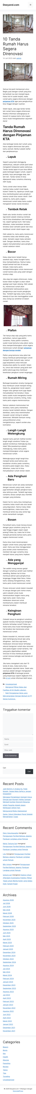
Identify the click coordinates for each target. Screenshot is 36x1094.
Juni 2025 (6, 933)
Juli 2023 (6, 995)
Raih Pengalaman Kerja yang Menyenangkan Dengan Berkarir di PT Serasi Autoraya (17, 696)
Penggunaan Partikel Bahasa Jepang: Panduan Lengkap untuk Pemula (16, 857)
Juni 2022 (6, 1015)
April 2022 (7, 1018)
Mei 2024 (6, 972)
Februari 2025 (8, 946)
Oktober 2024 (8, 959)
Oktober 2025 (8, 923)
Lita (4, 854)
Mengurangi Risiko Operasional (15, 811)
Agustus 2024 (8, 965)
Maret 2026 (7, 913)
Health (5, 1057)
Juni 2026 (7, 907)
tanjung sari (7, 875)
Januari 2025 (8, 949)
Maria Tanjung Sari (10, 844)
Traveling (6, 1076)
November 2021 (9, 1031)
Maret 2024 (7, 975)
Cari (4, 768)
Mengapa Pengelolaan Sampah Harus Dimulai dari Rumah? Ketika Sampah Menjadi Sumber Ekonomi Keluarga (17, 799)
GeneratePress (18, 1091)
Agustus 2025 (8, 929)
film (4, 1054)
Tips (4, 1073)
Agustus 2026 (8, 900)
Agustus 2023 (8, 992)
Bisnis (5, 1050)
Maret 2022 (7, 1021)
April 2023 (7, 998)
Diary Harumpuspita (10, 833)
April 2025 (7, 939)
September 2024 (9, 962)
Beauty (5, 1047)
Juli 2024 (6, 969)
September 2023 (9, 988)
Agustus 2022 (8, 1011)
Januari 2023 (8, 1005)
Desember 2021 (9, 1028)
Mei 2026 (6, 910)
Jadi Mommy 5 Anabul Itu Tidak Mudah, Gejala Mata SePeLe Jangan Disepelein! (17, 791)
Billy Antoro (7, 864)
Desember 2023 (9, 985)
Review (5, 1067)
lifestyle (6, 1060)
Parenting (6, 1063)
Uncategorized (11, 684)
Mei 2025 (6, 936)
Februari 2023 (8, 1001)
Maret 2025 (7, 943)
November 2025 (9, 920)
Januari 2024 (8, 982)
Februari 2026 (8, 916)
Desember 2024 (9, 952)
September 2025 (9, 926)
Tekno (5, 1070)
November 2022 (9, 1008)
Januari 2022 (8, 1024)
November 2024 (9, 956)
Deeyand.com (11, 4)
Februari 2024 (8, 979)
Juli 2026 (6, 903)
